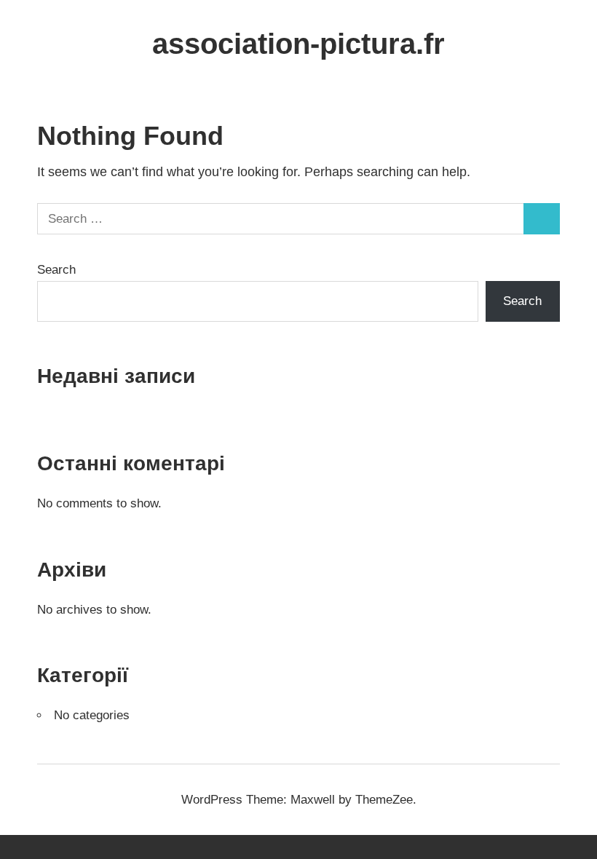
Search (56, 270)
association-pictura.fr (298, 44)
